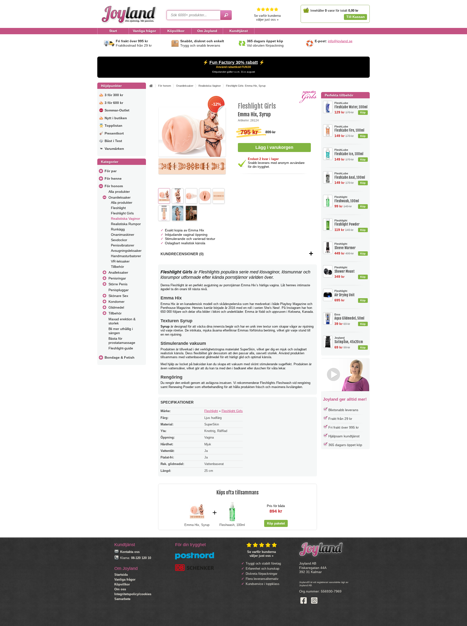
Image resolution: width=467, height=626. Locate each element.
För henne (113, 178)
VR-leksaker (120, 261)
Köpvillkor (122, 584)
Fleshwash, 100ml (346, 199)
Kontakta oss (130, 552)
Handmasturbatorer (126, 256)
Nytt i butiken (116, 118)
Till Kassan (355, 17)
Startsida (121, 574)
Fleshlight (118, 208)
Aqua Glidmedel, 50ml (349, 317)
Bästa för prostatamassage (121, 341)
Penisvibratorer (122, 245)
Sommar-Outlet (117, 110)
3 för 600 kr (114, 103)
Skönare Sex (118, 296)
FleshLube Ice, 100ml (348, 152)
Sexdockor (119, 240)
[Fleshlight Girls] (308, 102)
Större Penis (117, 284)
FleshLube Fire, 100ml (349, 129)
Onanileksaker (119, 197)
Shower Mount (344, 269)
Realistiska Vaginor (125, 218)
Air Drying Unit (344, 293)
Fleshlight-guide (120, 348)
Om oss (120, 589)
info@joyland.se (340, 41)
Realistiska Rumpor (126, 224)
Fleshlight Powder (346, 223)
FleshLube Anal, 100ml (349, 175)
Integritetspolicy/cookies (132, 594)
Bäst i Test (113, 141)
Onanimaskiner (122, 235)
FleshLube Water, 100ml (351, 105)
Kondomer (116, 302)
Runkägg (118, 229)
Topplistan (113, 125)
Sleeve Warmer (345, 246)
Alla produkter (119, 192)
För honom (114, 186)
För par (111, 171)
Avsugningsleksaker (126, 251)
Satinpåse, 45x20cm (348, 340)
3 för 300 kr (114, 95)
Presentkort (114, 133)
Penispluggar (118, 290)
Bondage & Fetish (120, 357)
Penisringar (117, 278)
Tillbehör (117, 267)
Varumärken (114, 149)
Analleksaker (118, 272)
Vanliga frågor (124, 579)
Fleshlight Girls (122, 213)
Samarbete (122, 599)
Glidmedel (116, 307)
